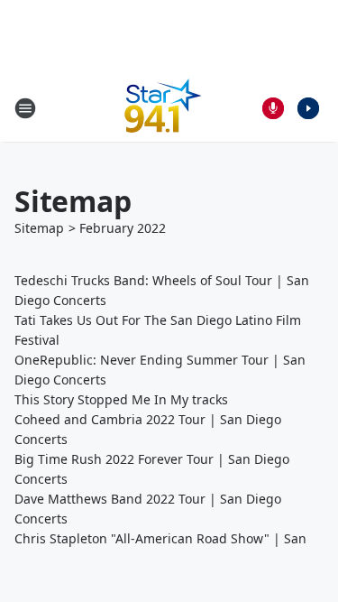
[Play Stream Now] (308, 108)
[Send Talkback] (273, 108)
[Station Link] (163, 108)
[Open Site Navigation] (25, 108)
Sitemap (39, 227)
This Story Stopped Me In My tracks (121, 399)
